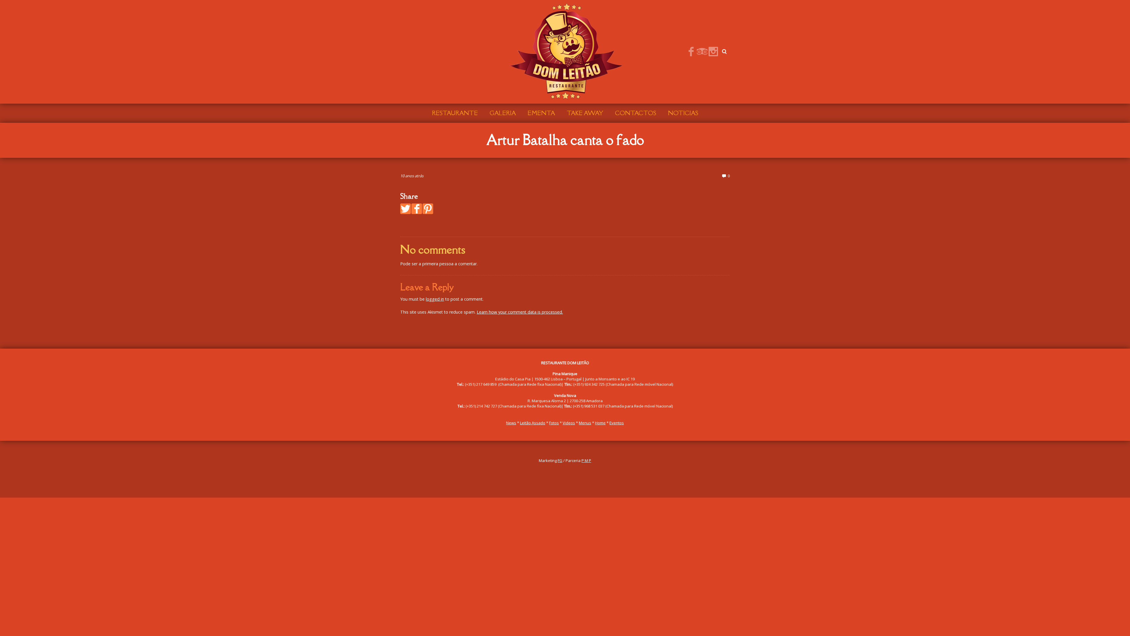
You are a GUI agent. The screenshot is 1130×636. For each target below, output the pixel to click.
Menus (585, 422)
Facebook (691, 51)
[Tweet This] (405, 208)
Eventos (616, 422)
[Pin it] (428, 208)
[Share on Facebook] (416, 208)
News (511, 422)
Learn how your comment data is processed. (520, 312)
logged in (435, 299)
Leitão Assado (532, 422)
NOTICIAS (683, 113)
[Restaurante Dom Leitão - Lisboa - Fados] (565, 51)
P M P (586, 460)
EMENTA (541, 113)
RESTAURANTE (455, 113)
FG (560, 460)
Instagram (713, 51)
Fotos (554, 422)
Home (600, 422)
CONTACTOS (635, 113)
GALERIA (503, 113)
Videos (569, 422)
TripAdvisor (702, 51)
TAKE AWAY (585, 113)
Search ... (724, 51)
